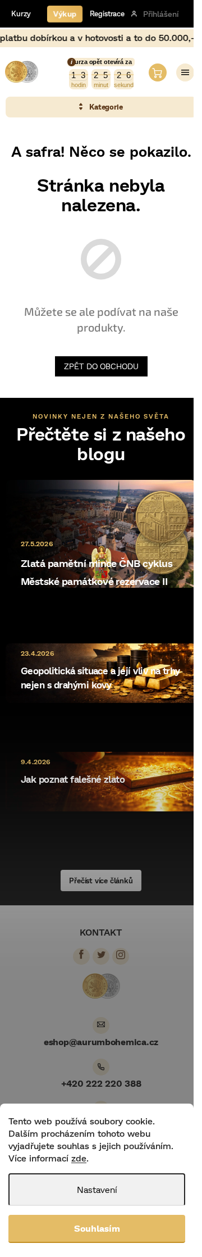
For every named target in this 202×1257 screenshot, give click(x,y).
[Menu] (185, 72)
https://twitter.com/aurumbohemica (101, 954)
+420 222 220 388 (101, 1083)
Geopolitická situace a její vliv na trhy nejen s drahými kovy (100, 678)
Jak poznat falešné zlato (73, 779)
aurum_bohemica (120, 954)
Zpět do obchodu (101, 366)
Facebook (81, 954)
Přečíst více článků (100, 880)
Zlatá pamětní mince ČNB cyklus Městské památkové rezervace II (96, 572)
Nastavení (97, 1189)
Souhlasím (97, 1228)
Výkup (65, 13)
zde (78, 1157)
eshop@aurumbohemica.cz (101, 1041)
